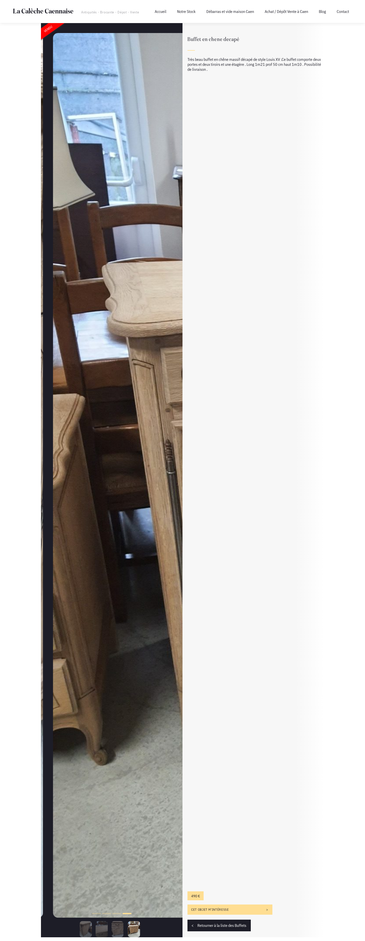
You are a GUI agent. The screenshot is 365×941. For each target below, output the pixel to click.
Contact (343, 11)
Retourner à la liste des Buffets (221, 925)
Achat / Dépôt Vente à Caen (286, 11)
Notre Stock (186, 11)
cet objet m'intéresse (210, 909)
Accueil (160, 11)
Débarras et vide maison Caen (230, 11)
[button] (96, 913)
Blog (322, 11)
